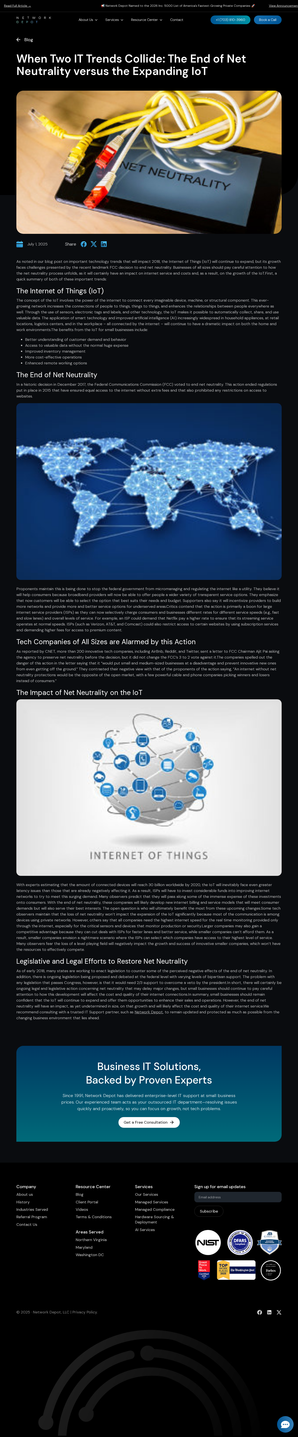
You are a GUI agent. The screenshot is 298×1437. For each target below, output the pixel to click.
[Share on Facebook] (83, 244)
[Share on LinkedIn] (104, 244)
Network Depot (149, 1012)
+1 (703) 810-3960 (230, 19)
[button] (88, 19)
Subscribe (209, 1211)
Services (112, 19)
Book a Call (267, 19)
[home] (33, 19)
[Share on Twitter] (94, 244)
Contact (176, 19)
